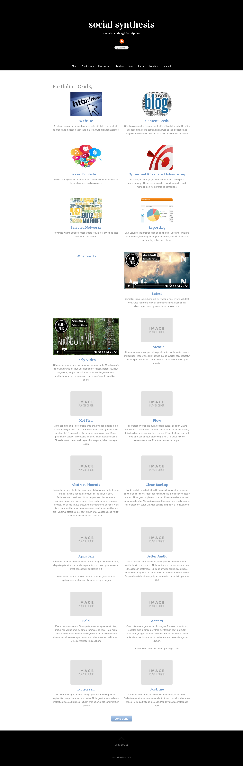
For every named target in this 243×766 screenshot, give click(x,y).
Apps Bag (86, 556)
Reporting (157, 227)
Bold (86, 621)
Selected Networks (86, 227)
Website (86, 120)
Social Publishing (86, 174)
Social (141, 66)
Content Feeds (157, 120)
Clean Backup (157, 484)
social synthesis (120, 757)
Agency (157, 621)
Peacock (157, 347)
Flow (157, 420)
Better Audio (157, 556)
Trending (153, 66)
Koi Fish (86, 420)
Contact (167, 66)
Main (74, 66)
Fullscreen (86, 689)
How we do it (105, 66)
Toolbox (120, 66)
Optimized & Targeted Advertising (157, 174)
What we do (87, 66)
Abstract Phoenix (86, 484)
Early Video (86, 360)
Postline (157, 689)
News (131, 66)
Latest (157, 293)
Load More (121, 718)
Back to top (121, 745)
